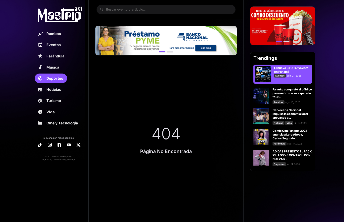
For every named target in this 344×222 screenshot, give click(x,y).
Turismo (53, 100)
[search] (101, 9)
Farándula (55, 56)
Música (52, 67)
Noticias (53, 89)
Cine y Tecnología (62, 123)
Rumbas (53, 33)
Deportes (54, 78)
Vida (50, 112)
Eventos (53, 45)
